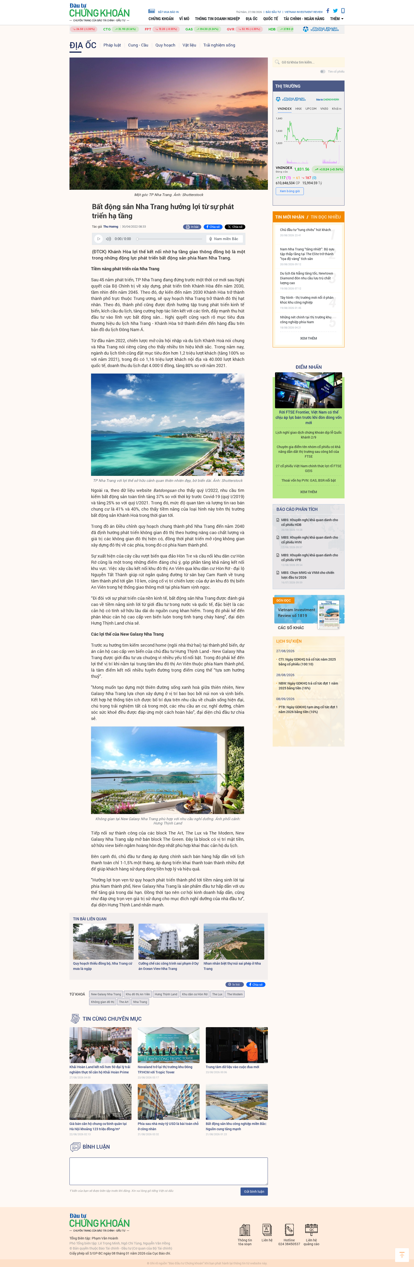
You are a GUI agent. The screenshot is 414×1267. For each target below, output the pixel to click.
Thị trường (287, 86)
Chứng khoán (161, 18)
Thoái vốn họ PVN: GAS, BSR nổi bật (309, 480)
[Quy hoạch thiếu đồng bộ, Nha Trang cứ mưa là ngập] (103, 942)
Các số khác (291, 627)
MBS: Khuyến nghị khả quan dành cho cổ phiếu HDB (309, 522)
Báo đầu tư (273, 11)
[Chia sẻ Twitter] (333, 10)
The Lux (217, 994)
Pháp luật (112, 45)
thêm (335, 18)
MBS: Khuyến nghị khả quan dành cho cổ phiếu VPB (309, 557)
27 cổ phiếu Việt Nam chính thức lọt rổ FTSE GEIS (308, 468)
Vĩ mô (184, 18)
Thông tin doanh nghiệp (217, 18)
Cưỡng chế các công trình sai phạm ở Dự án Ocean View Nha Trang (168, 966)
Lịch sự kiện (289, 641)
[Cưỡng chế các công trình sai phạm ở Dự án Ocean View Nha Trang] (168, 942)
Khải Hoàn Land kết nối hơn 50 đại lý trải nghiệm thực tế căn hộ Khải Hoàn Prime (99, 1069)
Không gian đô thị (102, 1002)
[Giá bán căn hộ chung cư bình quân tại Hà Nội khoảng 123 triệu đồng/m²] (100, 1102)
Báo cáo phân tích (297, 509)
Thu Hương (110, 226)
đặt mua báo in (168, 11)
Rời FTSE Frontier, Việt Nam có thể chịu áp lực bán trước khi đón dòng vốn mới (309, 417)
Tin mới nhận (289, 217)
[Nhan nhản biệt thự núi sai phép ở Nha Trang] (234, 942)
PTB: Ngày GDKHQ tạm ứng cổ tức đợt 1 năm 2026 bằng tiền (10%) (308, 709)
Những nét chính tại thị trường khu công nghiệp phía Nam (305, 319)
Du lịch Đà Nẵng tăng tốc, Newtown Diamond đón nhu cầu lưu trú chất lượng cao (306, 278)
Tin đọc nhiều (326, 217)
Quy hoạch (165, 45)
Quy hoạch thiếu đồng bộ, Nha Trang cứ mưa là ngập (102, 966)
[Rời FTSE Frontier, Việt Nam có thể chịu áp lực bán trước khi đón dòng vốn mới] (308, 390)
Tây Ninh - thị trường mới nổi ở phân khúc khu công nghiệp (307, 300)
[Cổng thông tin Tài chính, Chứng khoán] (99, 12)
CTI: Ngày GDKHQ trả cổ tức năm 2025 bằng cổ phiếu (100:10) (307, 661)
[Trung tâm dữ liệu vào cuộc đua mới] (237, 1045)
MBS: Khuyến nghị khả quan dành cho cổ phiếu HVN (309, 539)
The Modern (235, 994)
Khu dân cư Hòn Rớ (194, 994)
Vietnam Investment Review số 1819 (296, 612)
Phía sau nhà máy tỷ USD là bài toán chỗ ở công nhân (168, 1126)
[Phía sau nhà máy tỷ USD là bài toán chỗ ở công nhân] (169, 1102)
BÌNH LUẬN (96, 1147)
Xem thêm (308, 338)
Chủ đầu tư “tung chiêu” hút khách (305, 229)
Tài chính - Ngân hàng (304, 18)
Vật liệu (189, 45)
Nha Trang (140, 1002)
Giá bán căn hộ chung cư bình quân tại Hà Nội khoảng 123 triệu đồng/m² (98, 1126)
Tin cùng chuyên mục (112, 1019)
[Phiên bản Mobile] (341, 10)
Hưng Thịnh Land (166, 994)
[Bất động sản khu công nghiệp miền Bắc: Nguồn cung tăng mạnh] (237, 1102)
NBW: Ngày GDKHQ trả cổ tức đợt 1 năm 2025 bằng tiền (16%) (308, 685)
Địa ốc (252, 18)
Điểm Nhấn (309, 367)
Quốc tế (270, 18)
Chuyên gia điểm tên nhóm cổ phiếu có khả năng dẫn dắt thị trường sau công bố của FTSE (308, 451)
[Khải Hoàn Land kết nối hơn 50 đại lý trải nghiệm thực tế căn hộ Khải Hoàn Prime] (100, 1045)
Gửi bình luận (254, 1191)
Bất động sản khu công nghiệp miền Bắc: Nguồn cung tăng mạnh (236, 1126)
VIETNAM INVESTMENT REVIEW (304, 11)
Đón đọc (283, 600)
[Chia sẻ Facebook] (326, 10)
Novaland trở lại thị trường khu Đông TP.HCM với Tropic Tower (165, 1069)
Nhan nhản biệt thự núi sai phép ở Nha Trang (232, 966)
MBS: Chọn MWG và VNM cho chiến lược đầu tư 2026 (307, 575)
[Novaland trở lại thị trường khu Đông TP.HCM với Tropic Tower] (169, 1045)
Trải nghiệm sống (219, 45)
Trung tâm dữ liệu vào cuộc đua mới (232, 1067)
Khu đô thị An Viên (138, 994)
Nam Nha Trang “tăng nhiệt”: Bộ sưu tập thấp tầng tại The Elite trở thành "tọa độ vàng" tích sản (307, 254)
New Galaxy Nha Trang (106, 994)
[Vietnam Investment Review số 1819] (328, 614)
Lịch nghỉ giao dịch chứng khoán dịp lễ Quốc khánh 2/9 (309, 434)
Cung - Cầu (138, 45)
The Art (123, 1002)
